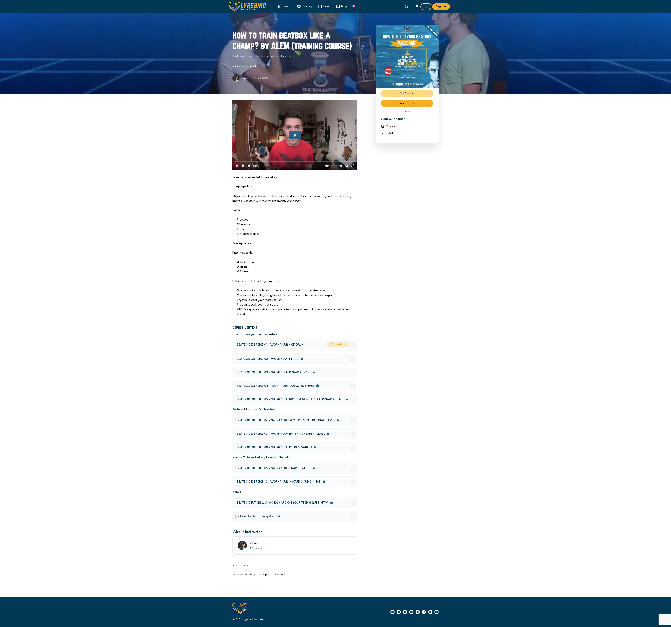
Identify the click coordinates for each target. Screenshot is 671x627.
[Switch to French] (353, 6)
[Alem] (242, 545)
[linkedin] (411, 612)
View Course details (245, 66)
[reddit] (418, 612)
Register (441, 6)
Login (426, 6)
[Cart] (416, 6)
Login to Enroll (407, 103)
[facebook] (399, 612)
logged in (255, 574)
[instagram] (405, 612)
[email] (392, 612)
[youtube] (436, 612)
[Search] (406, 7)
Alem (254, 543)
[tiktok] (424, 612)
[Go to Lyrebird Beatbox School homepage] (247, 6)
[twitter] (430, 612)
